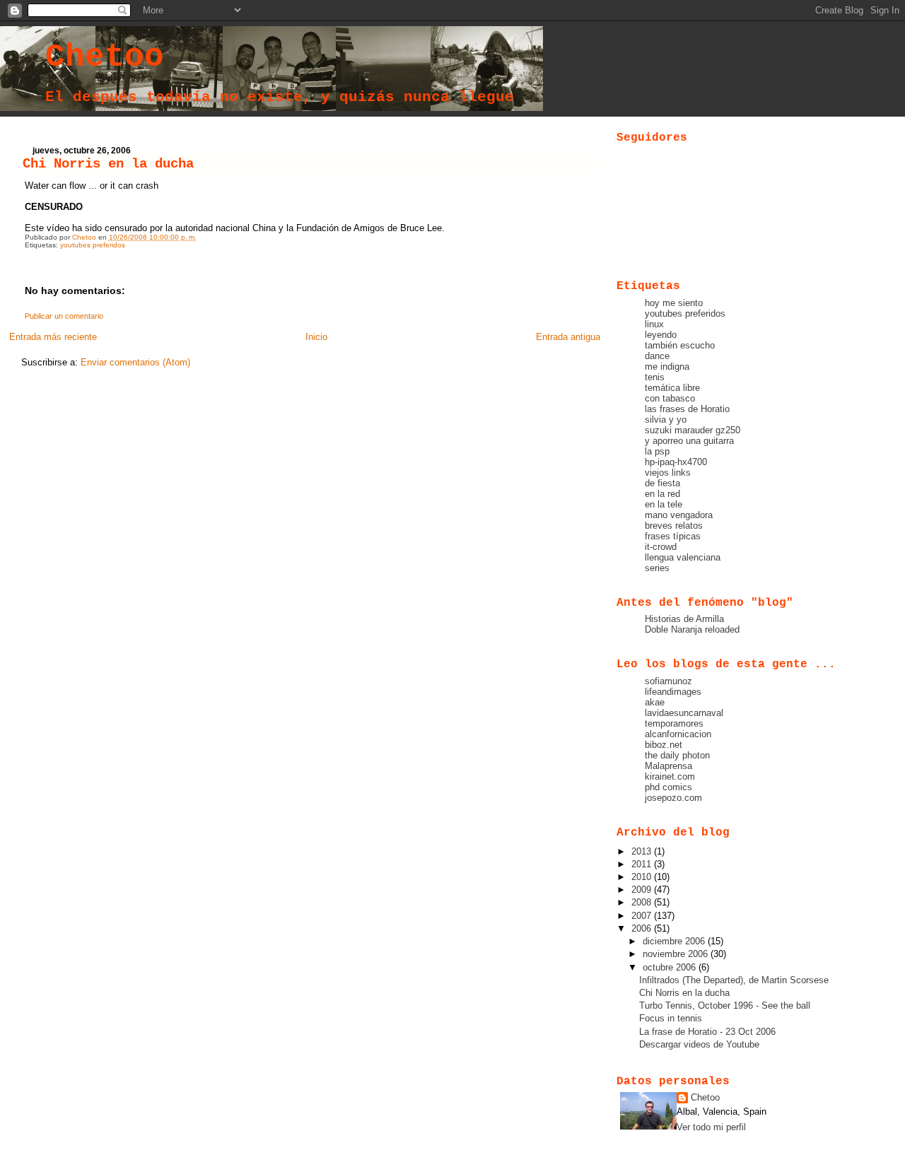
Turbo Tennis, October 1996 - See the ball (724, 1005)
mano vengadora (679, 515)
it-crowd (661, 546)
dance (657, 356)
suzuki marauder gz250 (692, 430)
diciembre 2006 (675, 941)
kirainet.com (670, 776)
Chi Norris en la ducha (684, 992)
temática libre (672, 387)
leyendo (661, 334)
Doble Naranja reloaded (692, 629)
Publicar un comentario (64, 316)
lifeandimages (673, 691)
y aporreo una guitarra (689, 440)
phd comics (668, 787)
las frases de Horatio (687, 409)
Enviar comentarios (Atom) (135, 362)
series (657, 568)
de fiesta (662, 483)
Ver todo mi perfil (711, 1127)
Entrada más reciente (53, 337)
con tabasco (670, 398)
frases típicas (673, 536)
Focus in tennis (670, 1018)
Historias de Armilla (684, 619)
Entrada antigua (568, 337)
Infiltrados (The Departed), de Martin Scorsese (734, 980)
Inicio (316, 337)
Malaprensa (668, 766)
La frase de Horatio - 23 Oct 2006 (707, 1031)
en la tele (663, 504)
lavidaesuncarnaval (684, 713)
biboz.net (663, 744)
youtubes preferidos (92, 245)
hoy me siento (674, 303)
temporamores (674, 723)
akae (655, 702)
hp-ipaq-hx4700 (676, 462)
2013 (642, 851)
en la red (662, 493)
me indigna (667, 366)
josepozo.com (673, 797)
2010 (642, 877)
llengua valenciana (682, 557)
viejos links (668, 472)
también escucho (680, 345)
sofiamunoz (668, 681)
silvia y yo (666, 419)
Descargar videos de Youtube (699, 1044)
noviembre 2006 (677, 954)
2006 (642, 928)
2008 (642, 902)
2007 (642, 915)
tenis (655, 377)
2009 (642, 889)
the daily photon (677, 755)
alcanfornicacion (678, 734)
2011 (642, 864)
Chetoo (104, 57)
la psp (657, 451)
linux (654, 324)
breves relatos (674, 525)
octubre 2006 (671, 967)
